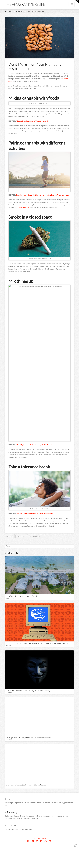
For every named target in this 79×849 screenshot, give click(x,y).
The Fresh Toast (35, 536)
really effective (24, 207)
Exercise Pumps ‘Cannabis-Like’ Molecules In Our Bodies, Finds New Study (42, 195)
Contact (44, 838)
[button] (71, 4)
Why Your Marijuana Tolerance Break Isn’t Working (34, 513)
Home (34, 838)
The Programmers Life (25, 4)
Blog (38, 838)
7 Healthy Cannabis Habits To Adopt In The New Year (35, 445)
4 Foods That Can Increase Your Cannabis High (32, 121)
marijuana (21, 536)
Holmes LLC (44, 846)
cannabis (9, 536)
